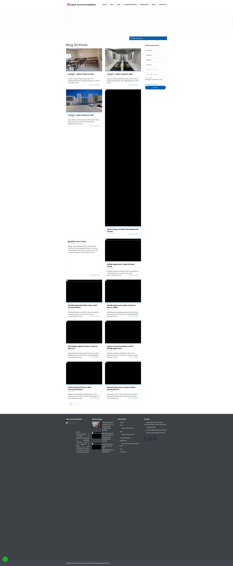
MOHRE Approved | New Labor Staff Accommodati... (82, 306)
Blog (153, 4)
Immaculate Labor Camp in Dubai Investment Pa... (121, 388)
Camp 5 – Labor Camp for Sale (120, 74)
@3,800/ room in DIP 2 (77, 241)
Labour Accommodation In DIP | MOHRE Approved (120, 347)
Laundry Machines (130, 4)
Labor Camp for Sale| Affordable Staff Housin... (123, 230)
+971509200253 (150, 427)
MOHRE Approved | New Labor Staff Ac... (108, 434)
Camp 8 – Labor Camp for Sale (81, 74)
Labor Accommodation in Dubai (155, 433)
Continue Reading (94, 84)
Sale (118, 4)
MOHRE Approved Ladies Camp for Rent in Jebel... (121, 306)
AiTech (108, 563)
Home (104, 4)
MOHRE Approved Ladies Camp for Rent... (107, 446)
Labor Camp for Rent (128, 428)
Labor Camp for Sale (128, 434)
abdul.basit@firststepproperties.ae (156, 430)
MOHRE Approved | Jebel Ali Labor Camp (121, 265)
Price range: (148, 78)
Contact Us (163, 4)
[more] (77, 83)
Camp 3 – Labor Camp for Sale (80, 115)
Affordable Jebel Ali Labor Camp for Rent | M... (83, 347)
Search (155, 88)
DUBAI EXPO (144, 4)
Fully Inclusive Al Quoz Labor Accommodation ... (79, 388)
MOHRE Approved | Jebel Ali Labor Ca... (108, 423)
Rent (111, 4)
